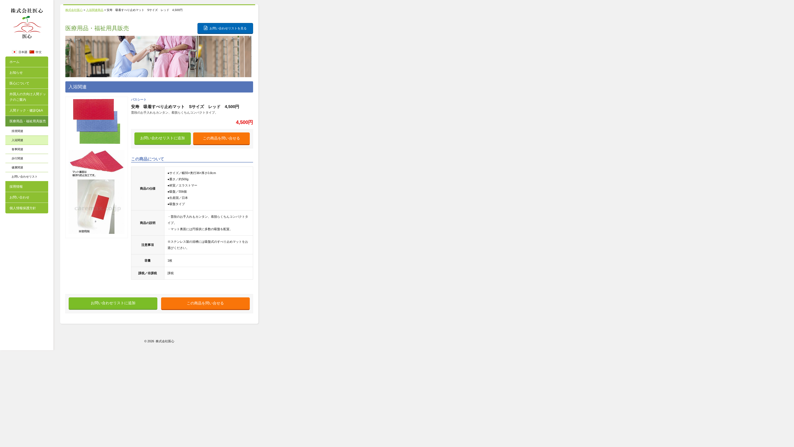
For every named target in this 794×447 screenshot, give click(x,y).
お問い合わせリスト (25, 176)
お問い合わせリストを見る (228, 28)
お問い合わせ (19, 197)
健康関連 (17, 167)
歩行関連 (17, 158)
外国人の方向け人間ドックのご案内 (28, 96)
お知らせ (16, 72)
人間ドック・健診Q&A (26, 110)
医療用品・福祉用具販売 (28, 121)
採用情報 (16, 186)
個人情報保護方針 (23, 208)
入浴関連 (17, 140)
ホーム (14, 62)
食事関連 (17, 149)
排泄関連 (17, 131)
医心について (19, 83)
